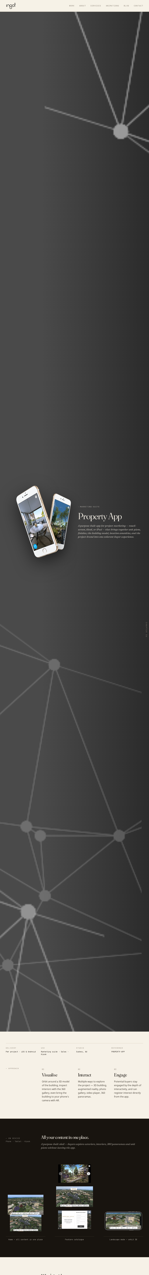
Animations (112, 6)
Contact (138, 6)
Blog (126, 6)
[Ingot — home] (11, 6)
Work (72, 6)
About (82, 6)
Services (96, 6)
